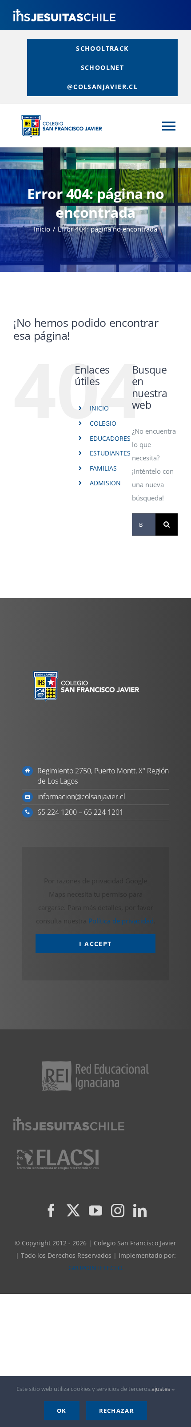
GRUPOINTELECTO (95, 1268)
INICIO (99, 408)
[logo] (64, 12)
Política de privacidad (121, 920)
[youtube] (95, 1210)
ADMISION (105, 483)
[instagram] (117, 1210)
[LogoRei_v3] (95, 1061)
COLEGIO (103, 423)
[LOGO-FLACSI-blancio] (57, 1150)
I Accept (95, 943)
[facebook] (51, 1210)
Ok (62, 1411)
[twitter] (73, 1210)
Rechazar (116, 1411)
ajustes (161, 1389)
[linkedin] (140, 1210)
